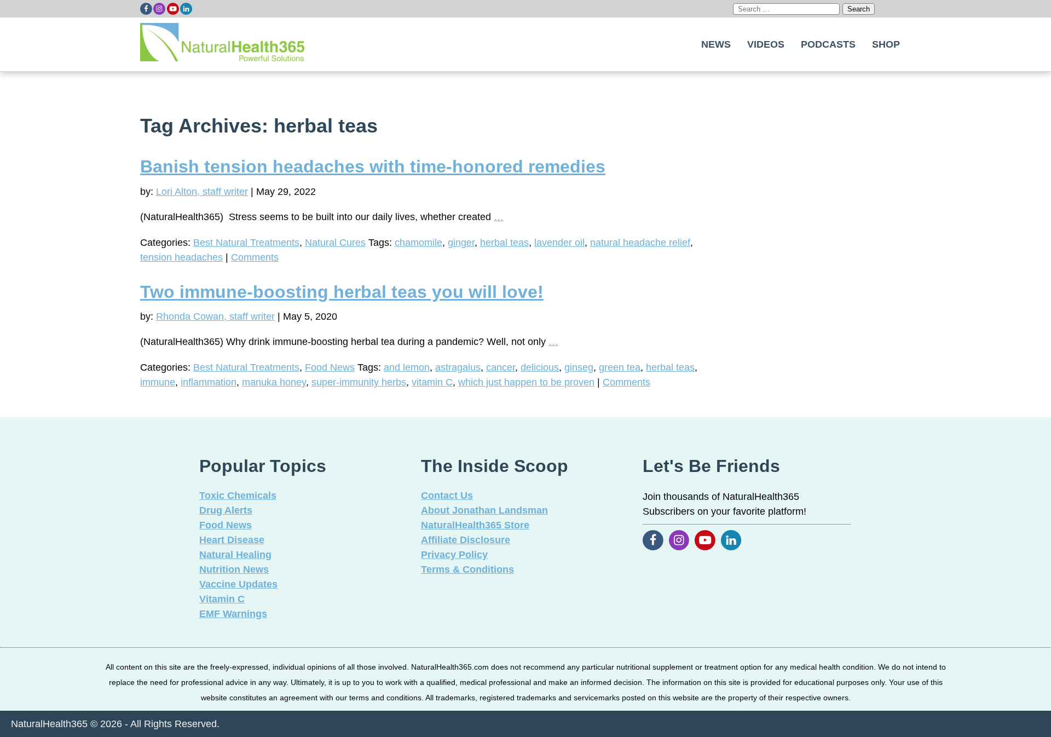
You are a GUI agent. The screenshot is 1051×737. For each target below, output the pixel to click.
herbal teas (504, 242)
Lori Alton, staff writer (202, 191)
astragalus (458, 367)
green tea (619, 367)
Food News (330, 367)
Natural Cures (335, 242)
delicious (540, 367)
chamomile (418, 242)
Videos (765, 44)
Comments (255, 257)
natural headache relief (640, 242)
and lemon (407, 367)
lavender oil (559, 242)
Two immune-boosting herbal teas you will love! (342, 292)
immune (157, 382)
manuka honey (274, 382)
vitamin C (432, 382)
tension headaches (181, 257)
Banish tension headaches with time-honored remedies (372, 166)
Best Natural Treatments (246, 242)
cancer (500, 367)
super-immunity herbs (358, 382)
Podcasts (828, 44)
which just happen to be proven (526, 382)
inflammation (208, 382)
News (716, 44)
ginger (461, 242)
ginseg (578, 367)
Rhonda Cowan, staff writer (215, 316)
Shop (886, 44)
